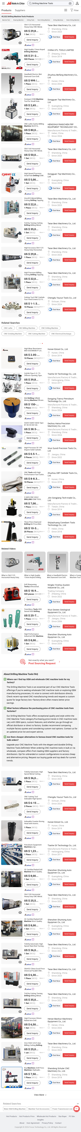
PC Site (72, 1116)
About (22, 1123)
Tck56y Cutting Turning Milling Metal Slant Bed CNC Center (33, 994)
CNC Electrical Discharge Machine (63, 333)
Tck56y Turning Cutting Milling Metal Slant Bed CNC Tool (33, 224)
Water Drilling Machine (72, 20)
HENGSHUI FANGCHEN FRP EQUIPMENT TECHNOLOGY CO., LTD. (63, 127)
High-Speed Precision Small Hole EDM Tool (33, 174)
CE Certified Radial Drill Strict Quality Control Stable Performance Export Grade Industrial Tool (33, 871)
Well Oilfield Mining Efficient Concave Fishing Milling (34, 399)
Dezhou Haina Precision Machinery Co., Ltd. (59, 424)
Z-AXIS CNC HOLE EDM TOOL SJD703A (32, 498)
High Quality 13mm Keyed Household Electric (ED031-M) (34, 50)
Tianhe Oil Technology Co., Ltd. (62, 373)
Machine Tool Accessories (38, 1109)
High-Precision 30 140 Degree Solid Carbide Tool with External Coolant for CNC (34, 449)
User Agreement (33, 1123)
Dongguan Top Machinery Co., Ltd (61, 101)
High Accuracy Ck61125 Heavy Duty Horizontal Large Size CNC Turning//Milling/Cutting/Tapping (34, 249)
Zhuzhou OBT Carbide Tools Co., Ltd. (63, 474)
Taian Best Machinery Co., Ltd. (62, 25)
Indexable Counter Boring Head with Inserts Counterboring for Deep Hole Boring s (34, 822)
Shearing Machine (18, 20)
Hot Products (11, 1116)
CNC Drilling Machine (49, 328)
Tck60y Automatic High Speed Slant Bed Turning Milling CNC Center (34, 945)
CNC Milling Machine (27, 328)
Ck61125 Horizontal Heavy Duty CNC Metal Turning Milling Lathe (33, 26)
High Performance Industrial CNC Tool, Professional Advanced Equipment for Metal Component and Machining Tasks (34, 635)
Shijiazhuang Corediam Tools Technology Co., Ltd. (61, 523)
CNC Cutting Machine (36, 333)
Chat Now (56, 37)
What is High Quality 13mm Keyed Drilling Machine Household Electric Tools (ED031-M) (34, 576)
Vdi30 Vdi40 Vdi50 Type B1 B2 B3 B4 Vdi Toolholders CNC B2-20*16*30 (33, 424)
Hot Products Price (26, 1116)
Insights (40, 1119)
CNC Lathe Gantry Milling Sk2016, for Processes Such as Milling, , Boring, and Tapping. (34, 125)
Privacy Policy (47, 1123)
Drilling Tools (30, 20)
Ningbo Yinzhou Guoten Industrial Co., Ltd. (59, 586)
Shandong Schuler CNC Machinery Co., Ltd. (58, 1069)
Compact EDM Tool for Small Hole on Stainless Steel (34, 100)
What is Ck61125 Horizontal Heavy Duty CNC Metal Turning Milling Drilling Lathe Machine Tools (11, 576)
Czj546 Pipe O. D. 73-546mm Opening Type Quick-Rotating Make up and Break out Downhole (33, 374)
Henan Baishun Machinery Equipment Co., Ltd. (60, 1020)
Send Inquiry (32, 39)
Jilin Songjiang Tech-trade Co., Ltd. (62, 499)
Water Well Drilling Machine (15, 1109)
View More (39, 1094)
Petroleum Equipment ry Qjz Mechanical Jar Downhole (33, 846)
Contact (58, 1123)
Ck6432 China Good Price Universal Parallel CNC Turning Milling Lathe (34, 970)
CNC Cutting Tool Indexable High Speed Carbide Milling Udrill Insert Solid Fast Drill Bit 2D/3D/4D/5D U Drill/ (33, 798)
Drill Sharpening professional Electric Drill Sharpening (33, 585)
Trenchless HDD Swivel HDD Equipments (33, 610)
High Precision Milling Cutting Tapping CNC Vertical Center (33, 273)
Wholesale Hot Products (46, 1116)
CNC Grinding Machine (13, 333)
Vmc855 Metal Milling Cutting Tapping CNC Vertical (33, 199)
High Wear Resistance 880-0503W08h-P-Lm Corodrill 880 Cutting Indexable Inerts (33, 349)
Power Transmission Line (62, 1109)
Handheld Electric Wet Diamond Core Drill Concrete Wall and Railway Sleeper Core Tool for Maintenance (34, 75)
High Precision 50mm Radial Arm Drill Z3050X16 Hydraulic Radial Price (33, 1019)
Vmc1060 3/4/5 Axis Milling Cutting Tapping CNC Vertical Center (33, 1044)
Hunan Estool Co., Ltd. (58, 349)
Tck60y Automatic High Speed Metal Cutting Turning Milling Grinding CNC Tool (33, 773)
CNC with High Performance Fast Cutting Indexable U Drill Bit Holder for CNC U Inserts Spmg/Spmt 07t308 (34, 473)
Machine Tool (6, 20)
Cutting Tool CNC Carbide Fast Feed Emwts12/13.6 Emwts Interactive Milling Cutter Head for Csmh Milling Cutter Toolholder (34, 298)
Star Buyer (62, 1116)
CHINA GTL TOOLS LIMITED (61, 50)
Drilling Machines (58, 20)
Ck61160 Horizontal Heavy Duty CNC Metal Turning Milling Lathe (33, 150)
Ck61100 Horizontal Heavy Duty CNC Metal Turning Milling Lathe (33, 895)
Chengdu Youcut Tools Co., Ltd (62, 297)
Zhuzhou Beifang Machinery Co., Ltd (63, 76)
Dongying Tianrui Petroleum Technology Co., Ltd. (61, 400)
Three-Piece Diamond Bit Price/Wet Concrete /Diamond (34, 523)
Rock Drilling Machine (44, 20)
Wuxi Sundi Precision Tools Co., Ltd (62, 449)
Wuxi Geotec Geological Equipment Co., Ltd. (59, 611)
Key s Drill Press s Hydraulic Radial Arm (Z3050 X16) (34, 1069)
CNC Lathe (8, 328)
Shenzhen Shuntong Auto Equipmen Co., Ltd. (59, 635)
